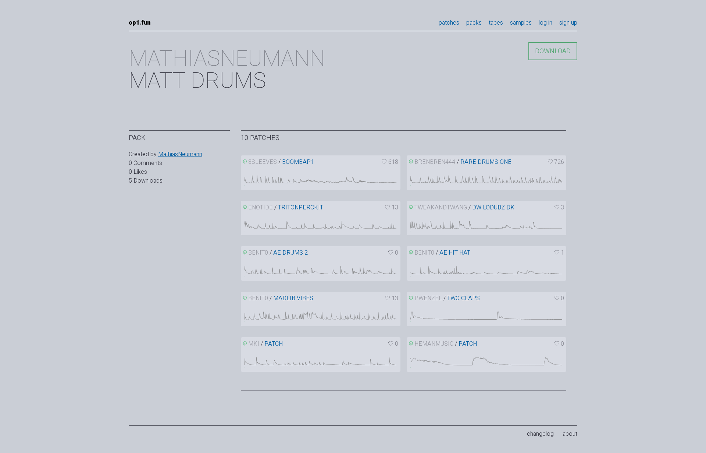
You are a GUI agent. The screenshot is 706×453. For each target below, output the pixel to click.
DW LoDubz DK (493, 207)
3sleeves (262, 162)
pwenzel (428, 298)
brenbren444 (434, 162)
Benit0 (258, 252)
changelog (540, 433)
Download (553, 51)
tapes (496, 22)
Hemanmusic (433, 343)
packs (474, 22)
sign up (568, 22)
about (570, 433)
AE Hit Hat (454, 252)
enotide (260, 207)
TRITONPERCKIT (300, 207)
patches (449, 22)
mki (253, 343)
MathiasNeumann (180, 154)
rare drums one (485, 162)
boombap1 (298, 162)
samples (521, 22)
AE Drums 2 (290, 252)
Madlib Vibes (293, 298)
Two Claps (463, 298)
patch (273, 343)
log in (545, 22)
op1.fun (139, 22)
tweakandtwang (440, 207)
